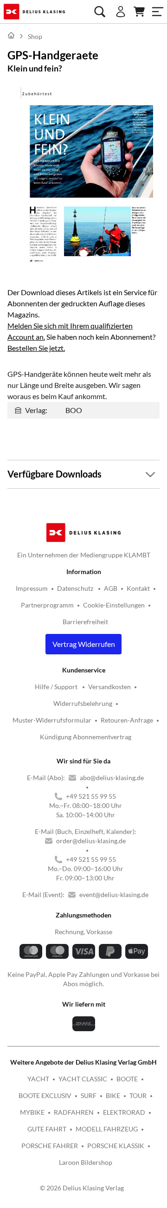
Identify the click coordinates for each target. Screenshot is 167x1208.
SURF (88, 1095)
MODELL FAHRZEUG (107, 1129)
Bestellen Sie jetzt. (36, 347)
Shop (35, 36)
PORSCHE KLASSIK (115, 1146)
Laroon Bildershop (85, 1162)
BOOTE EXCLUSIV (45, 1095)
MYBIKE (32, 1112)
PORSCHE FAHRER (49, 1146)
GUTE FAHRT (46, 1129)
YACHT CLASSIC (82, 1079)
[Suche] (99, 11)
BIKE (113, 1095)
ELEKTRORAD (124, 1112)
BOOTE (127, 1079)
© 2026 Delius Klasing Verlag (82, 1188)
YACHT (38, 1079)
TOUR (138, 1095)
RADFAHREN (74, 1112)
